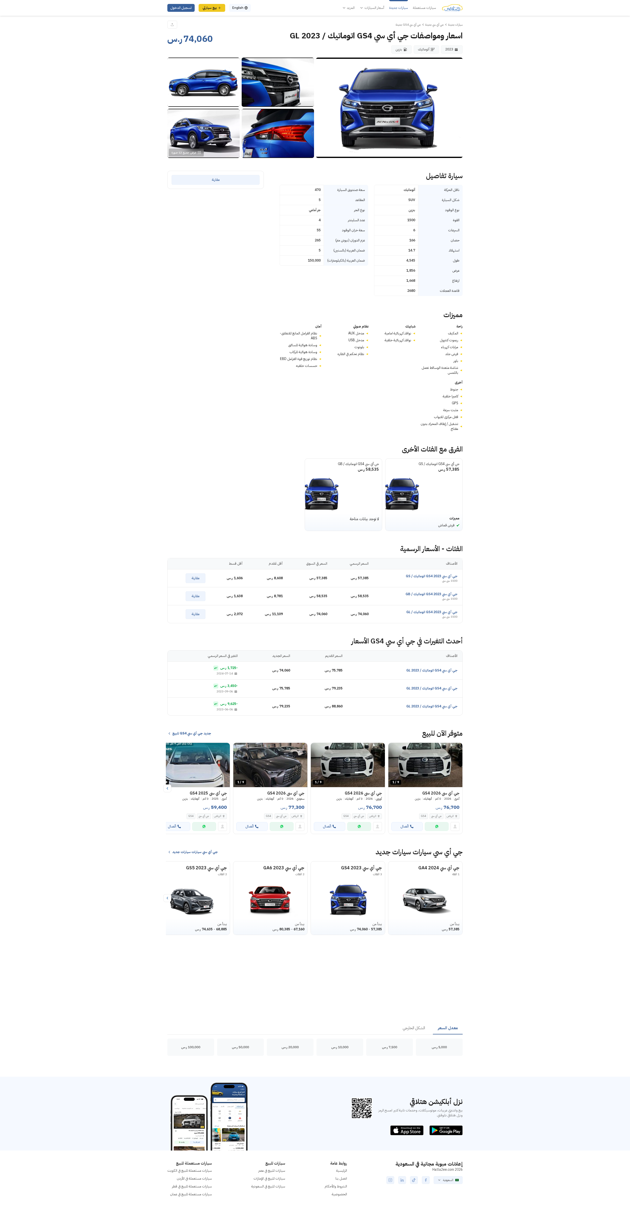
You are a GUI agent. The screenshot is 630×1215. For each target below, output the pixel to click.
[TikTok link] (414, 1180)
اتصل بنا (341, 1178)
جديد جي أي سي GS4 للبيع (191, 733)
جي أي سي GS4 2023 (361, 867)
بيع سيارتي (210, 7)
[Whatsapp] (437, 826)
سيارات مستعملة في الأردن (194, 1178)
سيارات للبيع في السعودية (268, 1186)
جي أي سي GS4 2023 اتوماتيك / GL (431, 612)
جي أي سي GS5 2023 (206, 867)
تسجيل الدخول (181, 7)
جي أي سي (436, 816)
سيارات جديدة (398, 7)
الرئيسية (341, 1170)
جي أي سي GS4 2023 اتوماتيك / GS (431, 576)
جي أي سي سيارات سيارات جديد (195, 852)
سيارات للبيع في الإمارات (269, 1178)
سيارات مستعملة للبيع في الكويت (189, 1170)
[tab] (448, 1028)
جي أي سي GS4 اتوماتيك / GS (439, 464)
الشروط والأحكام (336, 1186)
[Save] (394, 749)
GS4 (423, 816)
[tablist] (315, 1028)
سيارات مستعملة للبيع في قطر (192, 1186)
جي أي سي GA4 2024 (438, 867)
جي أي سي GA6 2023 (283, 867)
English (237, 8)
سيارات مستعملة (424, 7)
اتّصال (404, 826)
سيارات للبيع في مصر (271, 1170)
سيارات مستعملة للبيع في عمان (191, 1194)
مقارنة (216, 179)
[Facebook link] (426, 1180)
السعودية (448, 1180)
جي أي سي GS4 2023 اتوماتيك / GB (431, 594)
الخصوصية (339, 1194)
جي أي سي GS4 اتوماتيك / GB (358, 464)
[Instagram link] (390, 1180)
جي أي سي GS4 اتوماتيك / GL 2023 (431, 670)
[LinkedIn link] (402, 1180)
